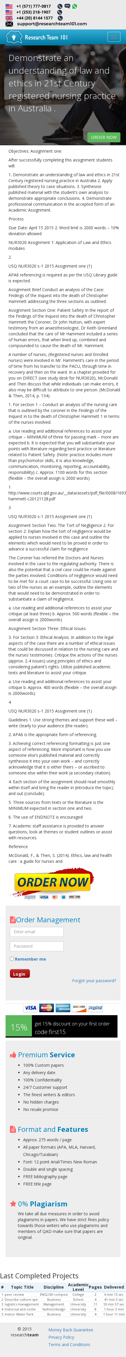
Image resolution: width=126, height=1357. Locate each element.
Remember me (30, 959)
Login (19, 974)
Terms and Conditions (69, 1344)
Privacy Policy (61, 1337)
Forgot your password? (94, 980)
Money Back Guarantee (70, 1330)
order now (104, 137)
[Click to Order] (52, 884)
